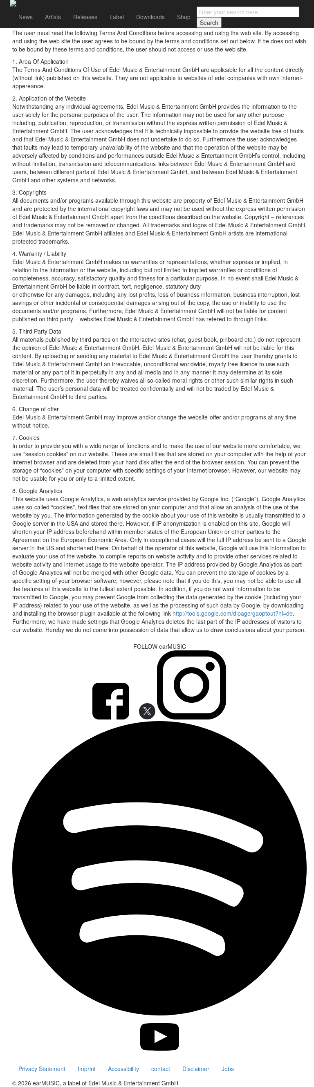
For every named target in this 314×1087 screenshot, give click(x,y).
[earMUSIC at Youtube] (159, 1054)
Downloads (150, 17)
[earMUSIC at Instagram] (191, 717)
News (25, 17)
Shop (184, 17)
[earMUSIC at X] (144, 717)
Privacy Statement (41, 1069)
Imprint (87, 1069)
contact (160, 1069)
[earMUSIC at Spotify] (159, 1013)
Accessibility (123, 1069)
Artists (53, 17)
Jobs (228, 1069)
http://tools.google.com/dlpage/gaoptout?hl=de (233, 613)
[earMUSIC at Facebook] (111, 717)
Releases (85, 17)
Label (117, 17)
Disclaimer (195, 1069)
